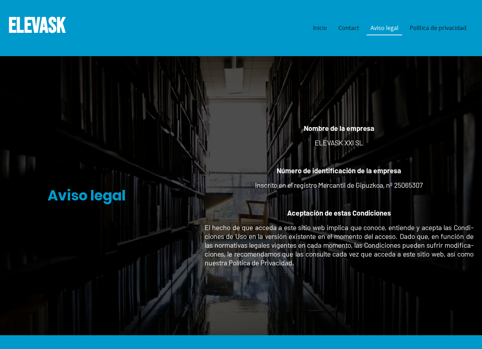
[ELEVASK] (44, 47)
